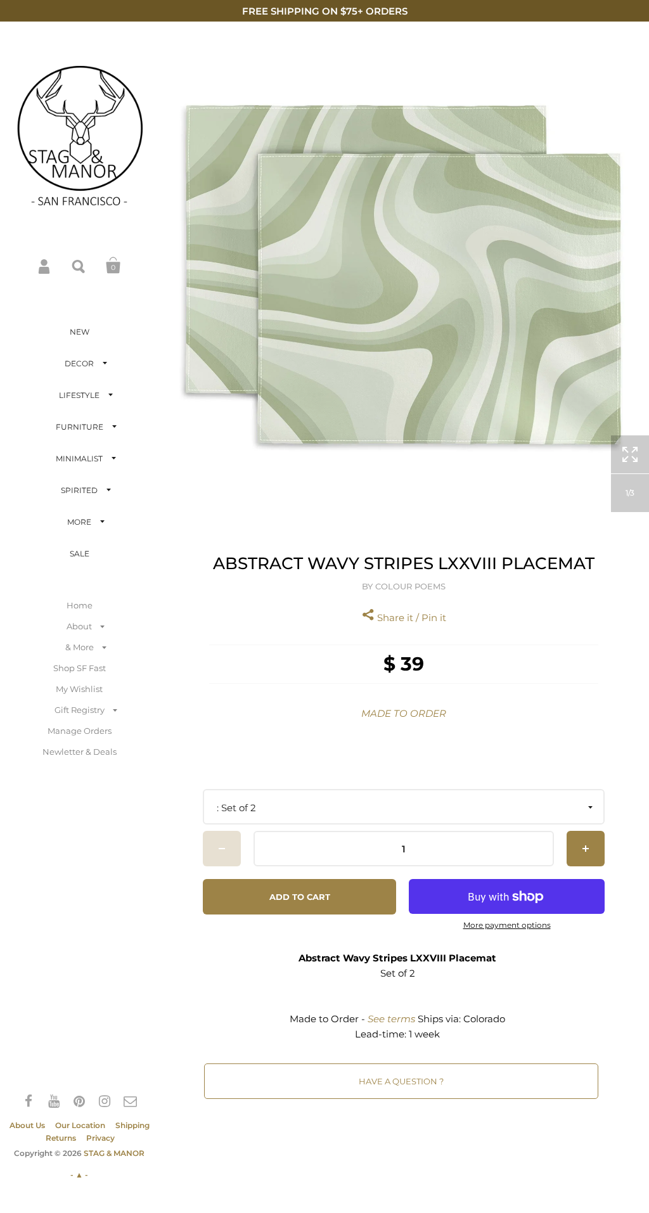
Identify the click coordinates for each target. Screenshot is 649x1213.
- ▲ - (79, 1174)
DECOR (79, 363)
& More (79, 647)
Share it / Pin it (410, 618)
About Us (27, 1125)
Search (79, 265)
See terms (391, 1019)
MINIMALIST (79, 458)
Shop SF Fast (79, 668)
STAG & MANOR (114, 1153)
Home (80, 605)
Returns (61, 1138)
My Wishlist (79, 689)
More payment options (507, 925)
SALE (79, 553)
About (79, 626)
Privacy (100, 1138)
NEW (79, 332)
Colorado (484, 1019)
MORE (79, 522)
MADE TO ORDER (403, 713)
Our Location (80, 1125)
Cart (113, 265)
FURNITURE (79, 427)
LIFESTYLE (79, 395)
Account (45, 265)
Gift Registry (80, 710)
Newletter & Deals (79, 752)
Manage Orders (80, 731)
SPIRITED (79, 490)
